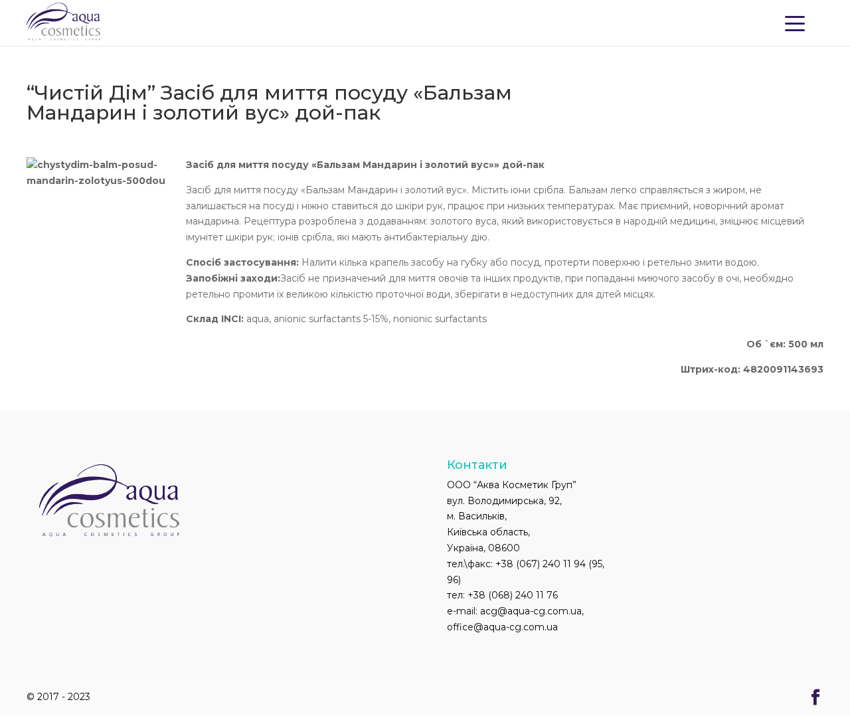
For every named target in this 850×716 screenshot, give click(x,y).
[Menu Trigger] (795, 22)
